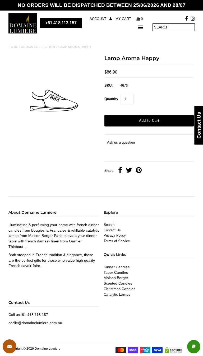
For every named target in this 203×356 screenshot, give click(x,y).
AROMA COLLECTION (38, 46)
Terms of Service (117, 241)
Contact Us (112, 230)
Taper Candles (116, 272)
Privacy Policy (115, 235)
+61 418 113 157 (61, 23)
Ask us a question (121, 142)
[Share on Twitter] (129, 171)
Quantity (111, 99)
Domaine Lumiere (48, 348)
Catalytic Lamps (117, 294)
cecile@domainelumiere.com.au (35, 323)
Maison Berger (116, 278)
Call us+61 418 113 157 (28, 315)
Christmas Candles (119, 289)
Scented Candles (118, 283)
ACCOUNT (98, 19)
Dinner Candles (117, 267)
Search (109, 225)
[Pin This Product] (139, 171)
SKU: (108, 85)
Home (13, 46)
